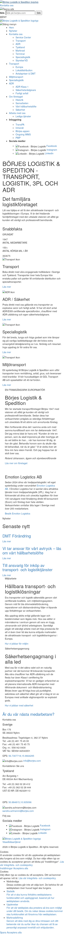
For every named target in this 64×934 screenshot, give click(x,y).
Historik (19, 99)
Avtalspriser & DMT (26, 73)
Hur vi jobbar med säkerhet (19, 705)
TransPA (20, 124)
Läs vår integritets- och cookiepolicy (32, 863)
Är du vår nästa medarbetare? (28, 714)
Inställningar (6, 868)
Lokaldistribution (24, 70)
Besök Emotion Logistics (17, 513)
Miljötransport (16, 76)
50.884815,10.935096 (20, 802)
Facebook (51, 146)
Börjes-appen (23, 131)
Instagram (52, 149)
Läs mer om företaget (16, 463)
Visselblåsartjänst (11, 842)
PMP (18, 137)
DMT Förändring (16, 536)
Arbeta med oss (17, 113)
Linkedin (49, 153)
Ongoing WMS (23, 134)
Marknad (20, 50)
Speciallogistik (23, 57)
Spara (3, 932)
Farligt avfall (22, 93)
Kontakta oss (6, 5)
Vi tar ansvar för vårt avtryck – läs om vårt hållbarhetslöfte (31, 550)
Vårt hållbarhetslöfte (26, 106)
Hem (11, 27)
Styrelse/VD (22, 60)
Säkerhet (20, 109)
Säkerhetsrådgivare (26, 90)
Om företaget (16, 96)
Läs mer (6, 286)
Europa (19, 67)
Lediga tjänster (23, 116)
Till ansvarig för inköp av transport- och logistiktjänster (27, 567)
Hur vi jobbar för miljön (16, 643)
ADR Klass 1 (22, 86)
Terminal (20, 53)
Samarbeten (22, 103)
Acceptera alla (20, 868)
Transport (21, 40)
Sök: (2, 12)
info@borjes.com (32, 760)
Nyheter (13, 30)
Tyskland (20, 47)
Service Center (23, 37)
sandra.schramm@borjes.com (18, 810)
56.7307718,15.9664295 (21, 755)
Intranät (20, 127)
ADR (18, 44)
